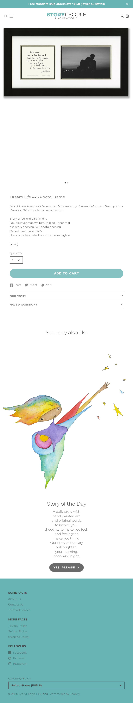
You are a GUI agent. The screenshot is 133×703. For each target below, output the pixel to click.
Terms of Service (19, 610)
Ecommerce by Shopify (64, 694)
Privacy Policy (17, 625)
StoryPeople (27, 694)
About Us (14, 599)
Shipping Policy (18, 636)
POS (39, 694)
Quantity (16, 253)
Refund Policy (17, 631)
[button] (65, 182)
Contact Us (15, 604)
